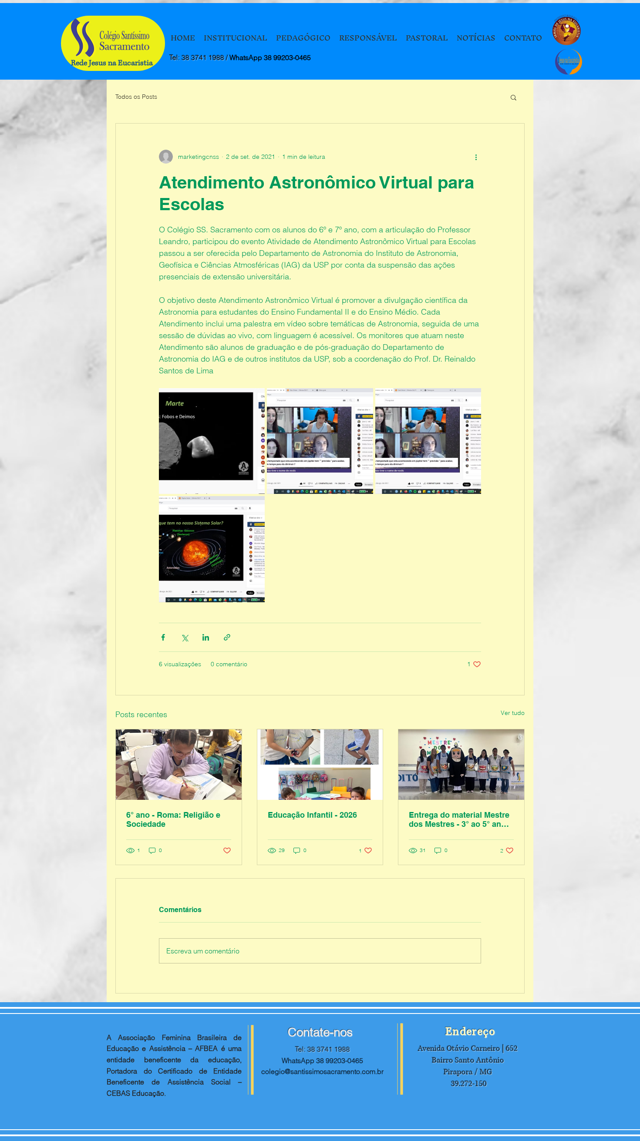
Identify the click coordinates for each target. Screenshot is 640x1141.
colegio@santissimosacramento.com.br (322, 1071)
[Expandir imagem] (212, 441)
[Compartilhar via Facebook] (163, 637)
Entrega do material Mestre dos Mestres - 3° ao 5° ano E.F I (459, 819)
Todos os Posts (136, 97)
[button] (513, 97)
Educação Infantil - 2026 (312, 814)
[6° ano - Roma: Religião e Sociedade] (179, 764)
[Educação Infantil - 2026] (320, 764)
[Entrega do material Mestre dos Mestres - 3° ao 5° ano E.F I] (461, 764)
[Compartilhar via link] (227, 637)
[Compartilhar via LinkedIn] (206, 637)
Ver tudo (513, 713)
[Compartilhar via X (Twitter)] (184, 637)
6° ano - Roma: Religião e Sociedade (173, 819)
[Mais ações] (476, 156)
